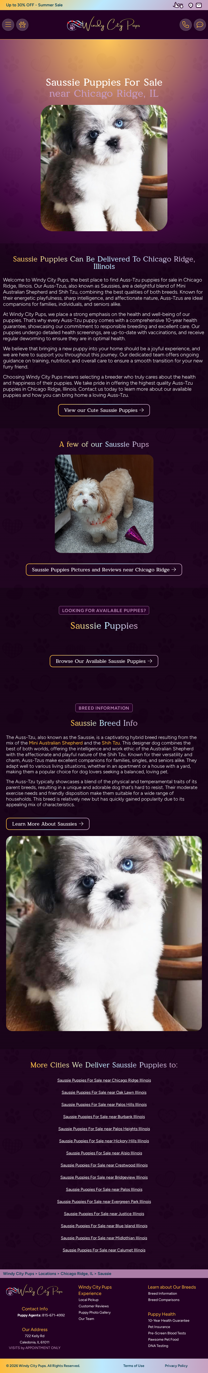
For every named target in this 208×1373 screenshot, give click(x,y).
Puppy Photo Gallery (95, 1312)
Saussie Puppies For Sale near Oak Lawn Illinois (104, 1092)
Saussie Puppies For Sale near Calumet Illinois (104, 1250)
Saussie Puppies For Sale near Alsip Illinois (104, 1153)
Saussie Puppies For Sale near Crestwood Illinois (104, 1165)
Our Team (86, 1319)
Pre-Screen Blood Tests (167, 1333)
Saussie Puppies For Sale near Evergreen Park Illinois (104, 1201)
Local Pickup (88, 1300)
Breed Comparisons (164, 1300)
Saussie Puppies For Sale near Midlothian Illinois (104, 1238)
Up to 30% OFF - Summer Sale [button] (34, 5)
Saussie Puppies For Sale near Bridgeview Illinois (104, 1177)
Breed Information (162, 1293)
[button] (191, 5)
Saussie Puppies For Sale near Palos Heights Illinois (104, 1128)
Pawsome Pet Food (163, 1339)
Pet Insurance (159, 1327)
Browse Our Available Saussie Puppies (101, 661)
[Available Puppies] (22, 25)
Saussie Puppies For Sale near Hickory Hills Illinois (104, 1140)
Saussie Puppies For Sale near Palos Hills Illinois (104, 1104)
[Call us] (186, 25)
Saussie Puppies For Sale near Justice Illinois (104, 1213)
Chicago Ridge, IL (77, 1273)
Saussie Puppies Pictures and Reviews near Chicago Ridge (101, 570)
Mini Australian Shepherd (56, 743)
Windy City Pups (18, 1273)
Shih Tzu (111, 743)
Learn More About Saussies (44, 824)
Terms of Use (133, 1366)
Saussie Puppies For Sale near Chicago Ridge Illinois (104, 1080)
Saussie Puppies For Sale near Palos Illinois (104, 1189)
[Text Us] (200, 25)
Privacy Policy (176, 1366)
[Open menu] (8, 25)
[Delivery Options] (179, 5)
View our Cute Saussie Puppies (101, 410)
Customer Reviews (94, 1306)
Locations (47, 1273)
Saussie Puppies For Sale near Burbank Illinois (104, 1116)
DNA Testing (158, 1346)
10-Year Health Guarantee (168, 1320)
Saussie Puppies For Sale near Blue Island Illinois (104, 1225)
